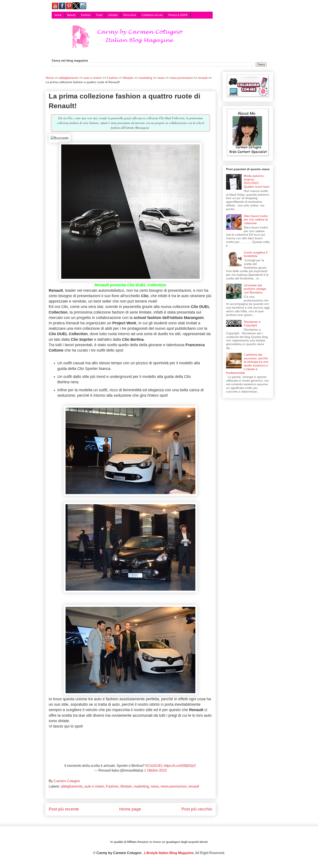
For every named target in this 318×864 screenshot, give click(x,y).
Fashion (86, 15)
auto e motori (94, 786)
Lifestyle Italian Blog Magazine (169, 853)
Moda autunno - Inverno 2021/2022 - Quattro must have (256, 181)
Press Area (129, 15)
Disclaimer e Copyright (252, 323)
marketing (141, 786)
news (155, 786)
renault (193, 786)
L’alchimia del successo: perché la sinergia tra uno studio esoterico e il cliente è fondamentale (247, 363)
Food (99, 15)
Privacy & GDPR (178, 15)
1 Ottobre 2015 (155, 770)
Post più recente (64, 809)
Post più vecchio (196, 809)
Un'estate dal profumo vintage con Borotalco (255, 289)
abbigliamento (72, 786)
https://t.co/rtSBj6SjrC (180, 765)
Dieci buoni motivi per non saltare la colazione (256, 219)
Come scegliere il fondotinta (255, 254)
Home (58, 15)
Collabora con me (152, 15)
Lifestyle (113, 15)
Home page (130, 809)
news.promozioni (174, 786)
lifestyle (126, 786)
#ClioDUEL (154, 765)
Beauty (71, 15)
